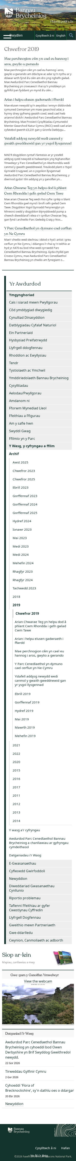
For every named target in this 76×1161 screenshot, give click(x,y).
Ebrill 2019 (23, 694)
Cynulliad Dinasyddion (27, 317)
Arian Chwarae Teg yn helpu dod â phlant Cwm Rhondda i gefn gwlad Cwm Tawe (40, 626)
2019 (16, 605)
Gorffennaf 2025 (25, 513)
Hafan (65, 1148)
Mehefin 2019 (25, 736)
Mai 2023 (20, 538)
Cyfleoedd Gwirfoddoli (27, 871)
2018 (16, 596)
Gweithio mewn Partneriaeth (32, 925)
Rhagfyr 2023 (23, 571)
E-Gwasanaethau (22, 863)
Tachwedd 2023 (24, 588)
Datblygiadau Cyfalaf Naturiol (32, 325)
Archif (14, 454)
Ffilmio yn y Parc (22, 438)
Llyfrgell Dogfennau (25, 917)
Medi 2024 (21, 554)
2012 (16, 804)
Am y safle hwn (21, 423)
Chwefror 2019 (27, 613)
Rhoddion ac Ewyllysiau (27, 355)
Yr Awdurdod (25, 284)
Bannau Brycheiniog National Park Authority (38, 19)
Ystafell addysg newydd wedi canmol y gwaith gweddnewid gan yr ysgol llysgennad (37, 141)
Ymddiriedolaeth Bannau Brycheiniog (39, 378)
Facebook (29, 1149)
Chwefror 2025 (24, 479)
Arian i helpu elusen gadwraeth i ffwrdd (34, 99)
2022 (16, 753)
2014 (16, 821)
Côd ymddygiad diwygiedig (30, 310)
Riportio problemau (25, 898)
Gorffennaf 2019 (27, 702)
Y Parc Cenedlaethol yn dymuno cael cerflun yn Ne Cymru (38, 666)
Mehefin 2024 (23, 563)
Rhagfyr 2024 (23, 580)
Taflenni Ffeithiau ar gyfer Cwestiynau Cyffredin (29, 907)
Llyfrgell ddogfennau (25, 347)
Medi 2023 (21, 546)
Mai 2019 (22, 719)
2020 (16, 762)
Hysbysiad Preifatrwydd (28, 340)
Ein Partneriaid (21, 332)
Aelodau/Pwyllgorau (25, 393)
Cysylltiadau (18, 385)
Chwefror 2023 (24, 471)
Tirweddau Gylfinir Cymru (25, 1071)
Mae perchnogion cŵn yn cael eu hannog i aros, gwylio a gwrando (39, 653)
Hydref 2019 (24, 711)
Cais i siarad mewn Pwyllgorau (33, 302)
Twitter (19, 1149)
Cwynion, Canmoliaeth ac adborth (36, 940)
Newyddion (18, 878)
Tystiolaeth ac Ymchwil (27, 370)
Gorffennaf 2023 (25, 496)
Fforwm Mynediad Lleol (27, 408)
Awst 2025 (20, 462)
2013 (16, 812)
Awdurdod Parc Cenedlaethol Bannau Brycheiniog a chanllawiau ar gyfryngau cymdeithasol (38, 842)
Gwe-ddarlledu (21, 932)
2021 (16, 745)
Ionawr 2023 (22, 529)
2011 (16, 795)
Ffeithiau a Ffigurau (24, 415)
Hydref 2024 (22, 521)
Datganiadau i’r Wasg (25, 855)
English (60, 35)
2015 (16, 770)
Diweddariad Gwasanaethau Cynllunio (31, 888)
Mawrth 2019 (25, 727)
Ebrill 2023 (20, 487)
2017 (16, 787)
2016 (16, 779)
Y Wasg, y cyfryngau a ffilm (32, 446)
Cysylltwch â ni (45, 35)
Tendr (13, 363)
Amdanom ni (19, 400)
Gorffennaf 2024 (25, 504)
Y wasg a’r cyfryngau (24, 830)
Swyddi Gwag (20, 431)
